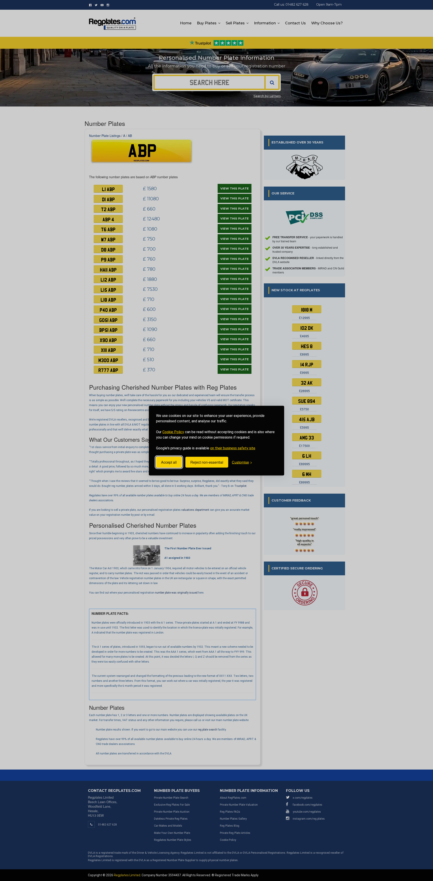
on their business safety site (232, 448)
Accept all (169, 462)
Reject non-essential (206, 462)
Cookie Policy (173, 432)
